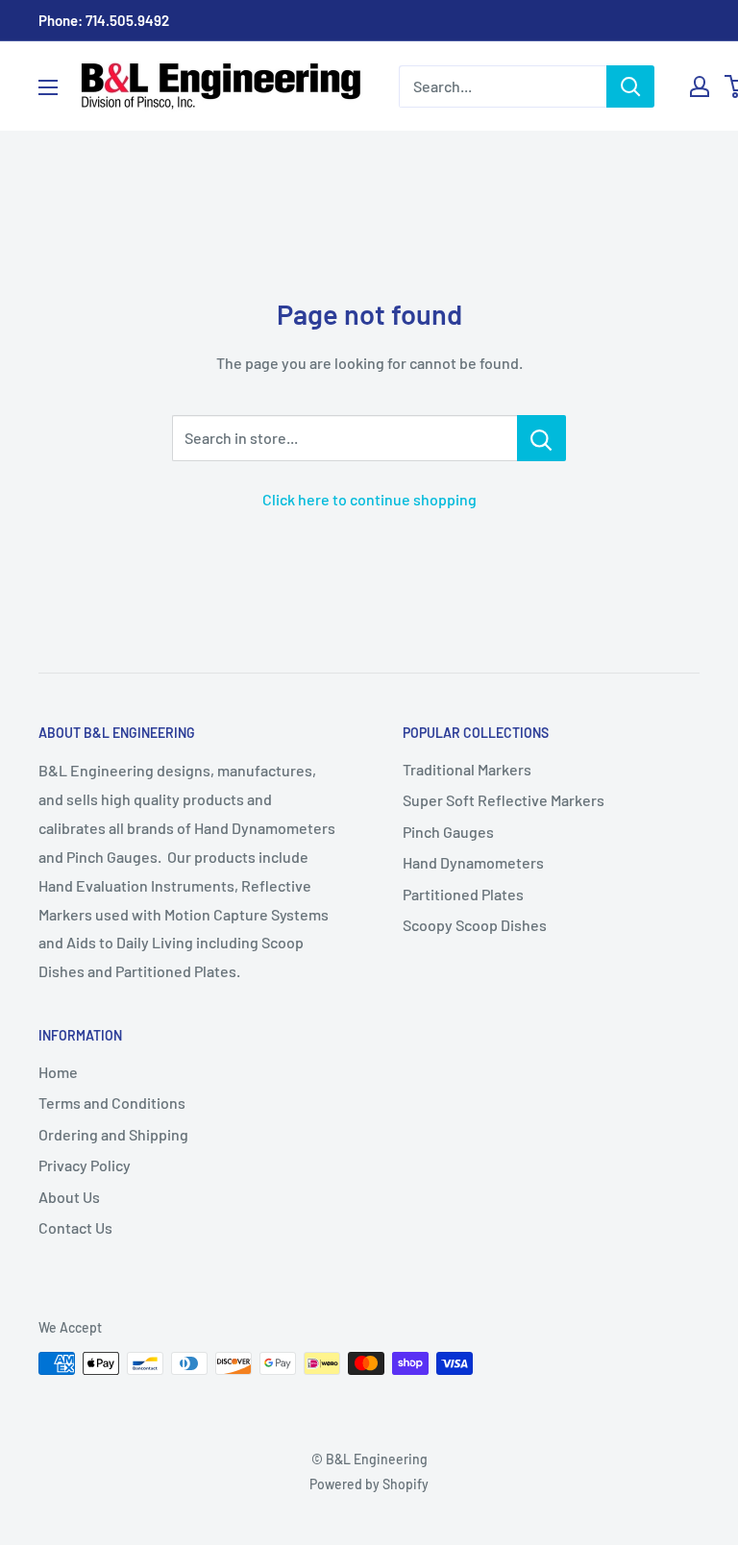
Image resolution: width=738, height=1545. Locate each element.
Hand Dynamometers (473, 862)
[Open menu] (48, 87)
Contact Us (75, 1227)
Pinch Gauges (448, 831)
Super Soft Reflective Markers (503, 800)
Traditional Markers (467, 769)
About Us (69, 1197)
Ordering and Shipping (113, 1134)
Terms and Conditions (111, 1102)
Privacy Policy (84, 1165)
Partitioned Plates (463, 894)
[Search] (630, 86)
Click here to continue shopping (369, 499)
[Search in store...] (541, 438)
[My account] (699, 86)
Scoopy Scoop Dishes (475, 925)
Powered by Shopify (369, 1484)
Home (58, 1072)
